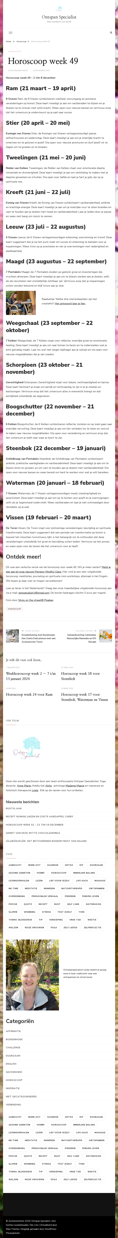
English (11, 1063)
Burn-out (34, 865)
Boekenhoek (14, 1039)
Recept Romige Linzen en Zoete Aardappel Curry (39, 816)
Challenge (13, 1047)
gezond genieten (19, 873)
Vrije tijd (75, 919)
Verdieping (56, 919)
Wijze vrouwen (34, 927)
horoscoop (14, 51)
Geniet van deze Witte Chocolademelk (33, 833)
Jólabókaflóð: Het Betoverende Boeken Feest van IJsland (46, 841)
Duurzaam (96, 865)
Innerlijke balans (84, 873)
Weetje (92, 919)
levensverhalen (19, 880)
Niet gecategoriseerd (21, 1096)
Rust (57, 904)
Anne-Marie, (24, 785)
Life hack (82, 880)
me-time (13, 888)
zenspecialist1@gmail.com (33, 593)
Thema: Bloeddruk (20, 919)
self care (73, 904)
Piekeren (70, 896)
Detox (69, 865)
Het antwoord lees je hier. (70, 303)
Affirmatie (13, 1031)
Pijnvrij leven (90, 896)
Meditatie (31, 888)
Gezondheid (14, 1072)
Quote (28, 904)
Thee (82, 912)
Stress (46, 912)
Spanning (29, 912)
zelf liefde (70, 927)
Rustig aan (14, 808)
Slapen (13, 912)
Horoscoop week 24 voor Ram (29, 694)
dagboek (52, 865)
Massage (100, 880)
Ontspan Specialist (59, 17)
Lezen (39, 880)
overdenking (17, 896)
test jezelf (65, 912)
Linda (35, 790)
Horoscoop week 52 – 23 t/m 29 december (34, 824)
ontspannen (96, 888)
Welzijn (13, 927)
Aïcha (48, 785)
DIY (81, 865)
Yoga (54, 927)
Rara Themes (13, 1229)
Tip (41, 919)
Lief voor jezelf (59, 880)
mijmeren (49, 888)
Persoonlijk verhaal (45, 896)
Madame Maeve (21, 70)
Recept (43, 904)
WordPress (50, 1229)
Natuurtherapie (71, 888)
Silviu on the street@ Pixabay (35, 600)
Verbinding (13, 1104)
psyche (13, 904)
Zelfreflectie (92, 927)
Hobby (41, 873)
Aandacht (15, 865)
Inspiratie (13, 1088)
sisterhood (93, 904)
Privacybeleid (12, 1233)
